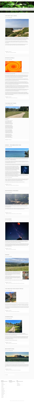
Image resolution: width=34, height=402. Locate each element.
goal (7, 213)
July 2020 (2, 395)
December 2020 (3, 390)
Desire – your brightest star (13, 145)
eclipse (8, 249)
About (24, 0)
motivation (8, 52)
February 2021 (2, 388)
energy (11, 283)
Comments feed (18, 384)
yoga (18, 185)
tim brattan (15, 311)
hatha (10, 213)
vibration (22, 283)
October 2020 (2, 392)
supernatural (12, 343)
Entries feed (18, 383)
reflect (14, 213)
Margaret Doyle (17, 179)
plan (11, 213)
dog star (11, 185)
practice (13, 311)
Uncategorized (9, 51)
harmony (13, 283)
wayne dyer (15, 52)
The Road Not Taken (10, 103)
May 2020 (2, 397)
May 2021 (2, 386)
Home (22, 0)
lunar (12, 249)
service (10, 52)
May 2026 (2, 382)
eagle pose (10, 311)
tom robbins (16, 185)
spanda (18, 283)
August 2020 (2, 394)
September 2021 (3, 384)
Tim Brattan (7, 17)
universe (20, 283)
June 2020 (2, 396)
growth (9, 249)
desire (9, 185)
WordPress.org (18, 385)
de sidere (8, 185)
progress (13, 213)
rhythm (14, 283)
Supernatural (9, 316)
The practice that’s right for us (14, 288)
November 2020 (3, 391)
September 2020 (3, 393)
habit (8, 213)
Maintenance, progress (11, 190)
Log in (17, 382)
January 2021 (2, 389)
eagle (7, 311)
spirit (10, 343)
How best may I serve (11, 15)
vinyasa (19, 213)
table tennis (12, 52)
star (14, 185)
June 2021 (2, 385)
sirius (13, 185)
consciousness (8, 283)
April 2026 (2, 383)
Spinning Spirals (9, 57)
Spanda (7, 254)
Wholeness (8, 219)
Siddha (9, 343)
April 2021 (2, 387)
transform (18, 213)
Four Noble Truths (13, 179)
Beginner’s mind (9, 348)
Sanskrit (16, 283)
